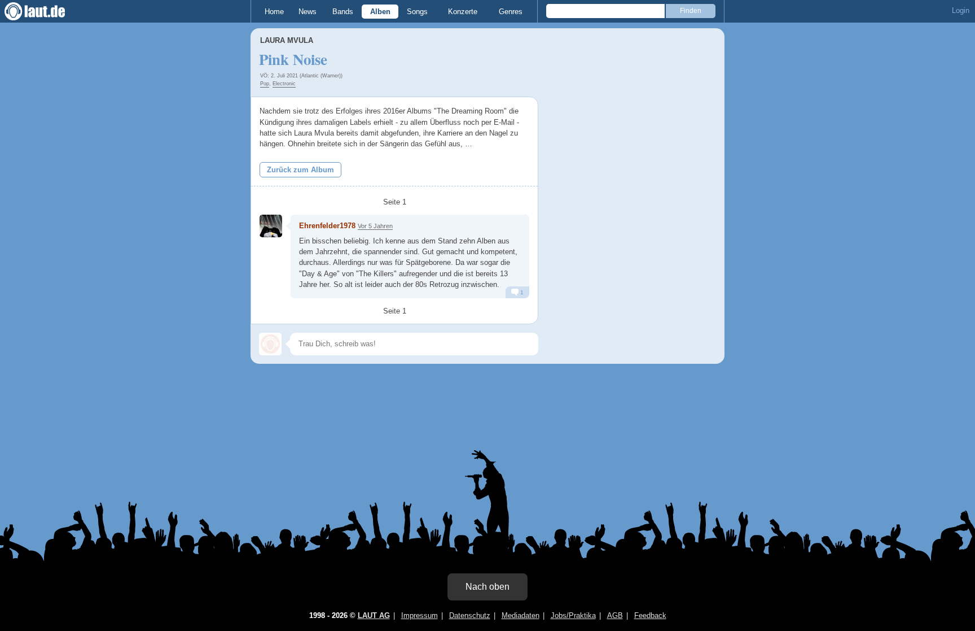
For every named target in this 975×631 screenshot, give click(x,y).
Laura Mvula (286, 40)
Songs (417, 11)
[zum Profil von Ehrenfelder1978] (271, 226)
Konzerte (462, 11)
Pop (264, 83)
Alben (380, 11)
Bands (342, 11)
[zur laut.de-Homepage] (45, 11)
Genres (510, 11)
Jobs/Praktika (573, 615)
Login (960, 10)
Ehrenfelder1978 (327, 225)
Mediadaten (520, 615)
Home (274, 11)
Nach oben (487, 586)
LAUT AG (374, 615)
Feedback (650, 615)
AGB (615, 615)
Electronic (284, 83)
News (307, 11)
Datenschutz (469, 615)
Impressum (419, 615)
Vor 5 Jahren (375, 226)
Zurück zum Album (300, 170)
